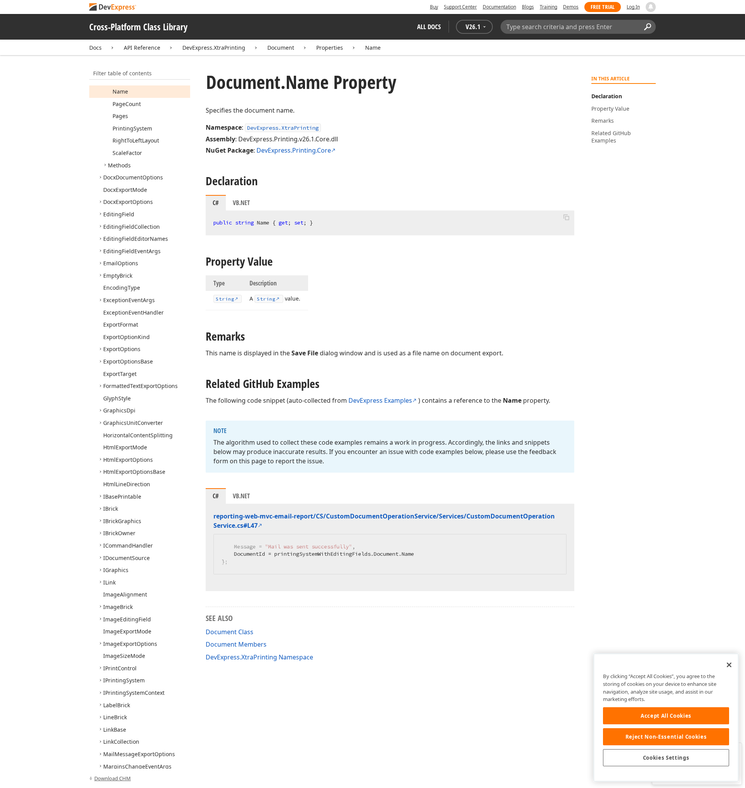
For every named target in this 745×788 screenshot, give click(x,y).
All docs (429, 26)
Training (548, 6)
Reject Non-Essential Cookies (666, 736)
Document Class (229, 632)
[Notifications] (651, 7)
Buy (434, 6)
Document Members (236, 644)
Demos (571, 6)
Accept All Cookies (666, 715)
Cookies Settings (666, 757)
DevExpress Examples (380, 400)
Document (280, 47)
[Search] (647, 27)
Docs (95, 47)
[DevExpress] (113, 7)
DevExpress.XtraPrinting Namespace (259, 657)
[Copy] (566, 217)
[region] (666, 717)
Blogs (528, 6)
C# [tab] (216, 202)
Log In (633, 6)
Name (373, 47)
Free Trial (603, 6)
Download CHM (112, 778)
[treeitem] (120, 91)
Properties (329, 47)
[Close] (729, 664)
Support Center (460, 6)
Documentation (499, 6)
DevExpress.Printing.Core (293, 150)
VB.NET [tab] (241, 202)
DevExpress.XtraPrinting (213, 47)
